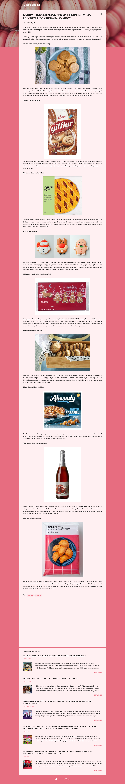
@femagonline (32, 4)
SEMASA (38, 595)
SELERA (30, 595)
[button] (101, 14)
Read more (98, 672)
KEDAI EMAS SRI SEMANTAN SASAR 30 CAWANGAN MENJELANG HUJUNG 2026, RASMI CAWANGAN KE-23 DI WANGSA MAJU (58, 752)
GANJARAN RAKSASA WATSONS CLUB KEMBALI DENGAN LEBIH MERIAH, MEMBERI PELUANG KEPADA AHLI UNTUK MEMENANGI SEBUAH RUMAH (60, 727)
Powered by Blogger (63, 779)
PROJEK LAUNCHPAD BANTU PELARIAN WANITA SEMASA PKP (50, 678)
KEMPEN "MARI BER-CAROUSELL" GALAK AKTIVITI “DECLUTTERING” (54, 656)
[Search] (105, 5)
